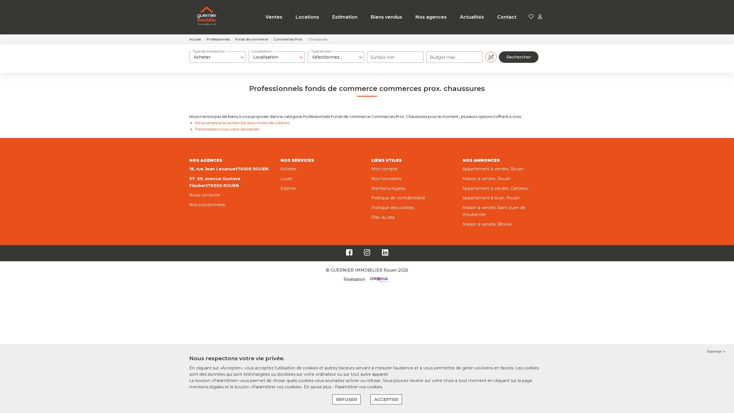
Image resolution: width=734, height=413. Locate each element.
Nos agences (431, 17)
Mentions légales (388, 188)
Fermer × (716, 351)
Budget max (442, 57)
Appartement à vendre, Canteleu (495, 188)
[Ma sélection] (531, 17)
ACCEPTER (386, 399)
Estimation (345, 17)
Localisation (262, 51)
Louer (286, 178)
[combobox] (217, 57)
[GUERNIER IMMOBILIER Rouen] (207, 17)
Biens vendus (386, 17)
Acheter (288, 169)
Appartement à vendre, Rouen (493, 169)
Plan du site (383, 217)
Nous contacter (204, 195)
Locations (307, 17)
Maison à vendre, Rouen (486, 178)
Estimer (288, 188)
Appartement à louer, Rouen (491, 197)
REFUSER (346, 399)
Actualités (472, 17)
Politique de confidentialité (398, 197)
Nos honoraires (386, 178)
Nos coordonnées (207, 204)
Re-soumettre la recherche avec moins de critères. (242, 122)
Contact (506, 17)
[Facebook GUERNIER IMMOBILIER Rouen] (349, 253)
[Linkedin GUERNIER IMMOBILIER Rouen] (385, 253)
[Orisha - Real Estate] (378, 279)
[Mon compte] (540, 17)
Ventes (274, 17)
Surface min (382, 57)
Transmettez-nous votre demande (227, 129)
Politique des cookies (392, 207)
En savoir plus (318, 386)
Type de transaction (209, 51)
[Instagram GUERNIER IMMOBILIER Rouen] (367, 253)
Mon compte (384, 169)
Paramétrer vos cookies (358, 386)
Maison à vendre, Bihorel (487, 224)
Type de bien (321, 51)
